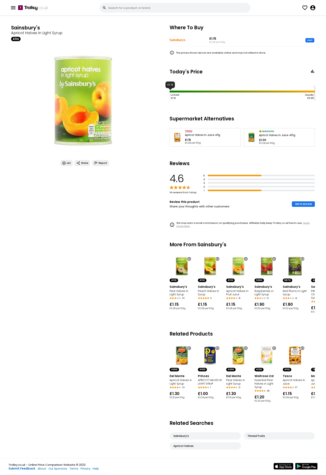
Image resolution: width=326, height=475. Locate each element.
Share (84, 163)
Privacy (85, 468)
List (69, 163)
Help (96, 468)
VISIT (310, 40)
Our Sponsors (57, 468)
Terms (73, 468)
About (42, 468)
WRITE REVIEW (303, 204)
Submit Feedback (21, 468)
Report (103, 163)
